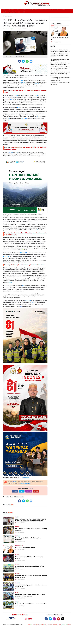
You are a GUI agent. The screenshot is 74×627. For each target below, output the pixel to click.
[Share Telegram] (31, 61)
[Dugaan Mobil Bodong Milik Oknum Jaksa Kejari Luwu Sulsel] (8, 605)
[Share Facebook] (19, 61)
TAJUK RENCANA (63, 9)
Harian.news (15, 481)
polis (37, 230)
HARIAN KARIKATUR (12, 12)
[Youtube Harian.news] (58, 618)
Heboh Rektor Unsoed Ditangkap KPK (25, 547)
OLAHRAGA (31, 9)
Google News (25, 477)
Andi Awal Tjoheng (10, 28)
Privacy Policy (61, 624)
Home (5, 9)
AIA (22, 80)
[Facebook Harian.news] (46, 618)
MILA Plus (22, 82)
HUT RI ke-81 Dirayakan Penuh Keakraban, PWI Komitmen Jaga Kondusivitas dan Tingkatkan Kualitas (60, 68)
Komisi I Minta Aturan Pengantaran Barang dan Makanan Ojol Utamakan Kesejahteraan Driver (60, 79)
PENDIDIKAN (23, 9)
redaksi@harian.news (25, 483)
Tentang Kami (36, 624)
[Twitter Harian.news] (50, 618)
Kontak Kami (43, 624)
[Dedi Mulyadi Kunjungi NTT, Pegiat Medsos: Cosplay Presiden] (8, 558)
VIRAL (19, 12)
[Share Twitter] (23, 61)
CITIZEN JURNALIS (43, 9)
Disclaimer (68, 624)
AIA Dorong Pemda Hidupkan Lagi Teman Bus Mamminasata (28, 265)
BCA (18, 107)
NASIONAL (17, 554)
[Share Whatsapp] (27, 61)
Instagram (29, 491)
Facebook (15, 491)
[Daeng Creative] (28, 619)
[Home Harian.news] (37, 3)
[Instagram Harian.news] (54, 618)
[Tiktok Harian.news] (62, 618)
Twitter (22, 491)
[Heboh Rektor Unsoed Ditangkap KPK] (8, 548)
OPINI (18, 9)
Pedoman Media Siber (52, 624)
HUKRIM (36, 9)
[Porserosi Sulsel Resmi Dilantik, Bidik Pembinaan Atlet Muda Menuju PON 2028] (8, 577)
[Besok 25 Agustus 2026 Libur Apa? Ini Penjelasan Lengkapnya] (8, 539)
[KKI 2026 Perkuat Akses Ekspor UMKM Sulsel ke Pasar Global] (8, 567)
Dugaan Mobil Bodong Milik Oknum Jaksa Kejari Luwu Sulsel (31, 604)
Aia (7, 496)
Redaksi (30, 624)
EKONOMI (51, 9)
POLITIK (4, 12)
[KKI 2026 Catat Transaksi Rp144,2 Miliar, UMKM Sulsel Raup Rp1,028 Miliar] (8, 530)
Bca (11, 496)
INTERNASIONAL (12, 9)
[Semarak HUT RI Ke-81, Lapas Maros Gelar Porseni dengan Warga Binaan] (8, 586)
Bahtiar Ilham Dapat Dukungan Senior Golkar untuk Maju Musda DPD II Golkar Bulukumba (59, 55)
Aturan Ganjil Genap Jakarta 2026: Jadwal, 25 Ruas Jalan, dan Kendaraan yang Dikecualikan (60, 74)
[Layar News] (11, 618)
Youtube (36, 491)
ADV (56, 9)
